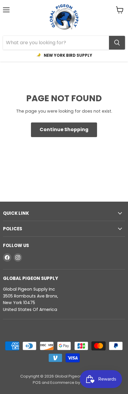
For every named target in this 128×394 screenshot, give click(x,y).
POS (37, 382)
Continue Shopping (64, 129)
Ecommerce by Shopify (72, 382)
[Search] (117, 43)
